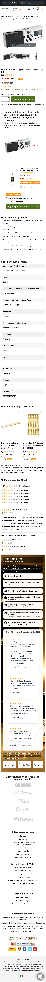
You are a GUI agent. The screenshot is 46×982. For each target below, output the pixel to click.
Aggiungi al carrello (23, 99)
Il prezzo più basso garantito (20, 605)
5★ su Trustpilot (9, 3)
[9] (15, 486)
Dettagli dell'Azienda (23, 877)
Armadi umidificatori (18, 470)
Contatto (23, 836)
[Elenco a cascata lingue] (23, 976)
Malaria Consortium (24, 962)
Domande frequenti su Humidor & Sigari (23, 880)
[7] (10, 75)
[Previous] (2, 104)
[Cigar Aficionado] (9, 764)
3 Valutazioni (20, 75)
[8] (11, 452)
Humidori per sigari (36, 470)
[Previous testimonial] (5, 690)
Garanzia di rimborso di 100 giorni (23, 864)
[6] (9, 75)
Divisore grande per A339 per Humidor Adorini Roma (9, 445)
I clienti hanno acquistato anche (19, 105)
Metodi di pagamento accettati (23, 874)
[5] (32, 173)
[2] (5, 75)
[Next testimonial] (41, 690)
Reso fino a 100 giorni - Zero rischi (23, 591)
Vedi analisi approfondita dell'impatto (25, 971)
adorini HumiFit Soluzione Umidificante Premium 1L (29, 169)
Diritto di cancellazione (23, 871)
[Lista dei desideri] (42, 10)
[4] (7, 75)
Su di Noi (23, 861)
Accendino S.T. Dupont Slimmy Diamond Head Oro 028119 (33, 445)
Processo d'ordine (23, 851)
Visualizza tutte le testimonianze (23, 931)
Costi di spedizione (23, 848)
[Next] (43, 104)
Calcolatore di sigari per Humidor (23, 884)
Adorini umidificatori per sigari (14, 473)
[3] (28, 173)
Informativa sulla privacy (23, 857)
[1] (24, 173)
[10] (13, 75)
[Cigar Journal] (24, 764)
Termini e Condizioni (23, 854)
